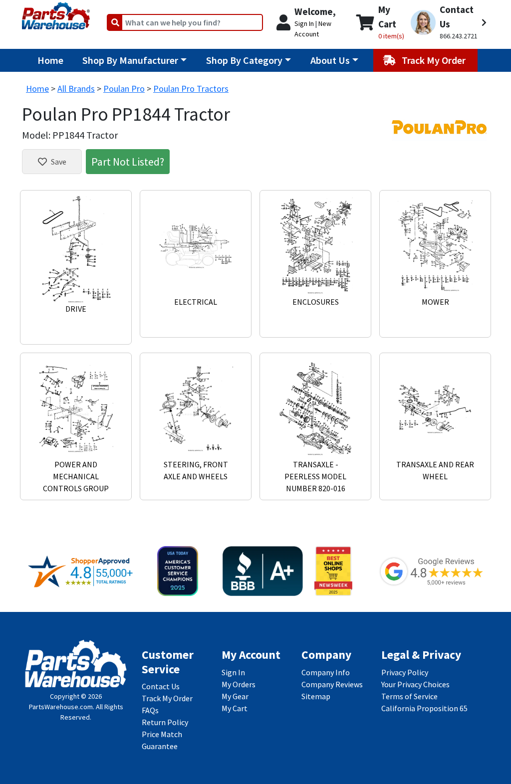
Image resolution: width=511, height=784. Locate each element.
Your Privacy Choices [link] (415, 684)
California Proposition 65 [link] (424, 708)
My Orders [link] (239, 684)
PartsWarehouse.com (61, 706)
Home (50, 60)
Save (58, 162)
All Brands (76, 88)
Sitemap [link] (315, 696)
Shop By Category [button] (244, 60)
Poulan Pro (124, 88)
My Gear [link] (235, 696)
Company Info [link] (325, 672)
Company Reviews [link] (332, 684)
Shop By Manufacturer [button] (130, 60)
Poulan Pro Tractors (191, 88)
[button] (448, 22)
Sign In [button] (304, 23)
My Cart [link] (235, 708)
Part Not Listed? (127, 162)
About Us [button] (330, 60)
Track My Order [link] (167, 698)
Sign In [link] (233, 672)
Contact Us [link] (161, 686)
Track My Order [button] (435, 60)
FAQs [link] (150, 710)
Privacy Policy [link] (404, 672)
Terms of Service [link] (409, 696)
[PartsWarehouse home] (56, 12)
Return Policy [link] (165, 722)
